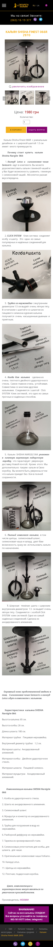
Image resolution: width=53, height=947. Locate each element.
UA (38, 5)
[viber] (35, 20)
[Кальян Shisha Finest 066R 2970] (12, 97)
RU (34, 5)
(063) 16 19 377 (21, 20)
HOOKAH (24, 899)
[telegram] (40, 20)
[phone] (31, 944)
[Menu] (4, 5)
